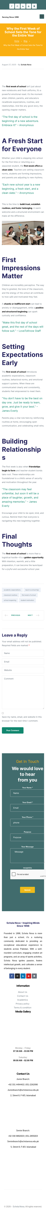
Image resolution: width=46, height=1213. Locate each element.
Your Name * (27, 788)
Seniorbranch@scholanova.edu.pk (23, 1141)
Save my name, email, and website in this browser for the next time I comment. (22, 719)
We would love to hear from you (27, 774)
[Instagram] (17, 6)
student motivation (27, 600)
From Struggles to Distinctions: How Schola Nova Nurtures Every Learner (33, 615)
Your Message (27, 847)
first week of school (29, 595)
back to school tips (32, 590)
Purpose (27, 832)
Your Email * (27, 802)
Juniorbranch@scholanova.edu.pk (23, 1090)
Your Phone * (27, 817)
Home (16, 41)
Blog (25, 41)
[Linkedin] (23, 6)
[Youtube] (28, 6)
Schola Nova (26, 64)
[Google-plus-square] (34, 6)
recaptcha (27, 868)
